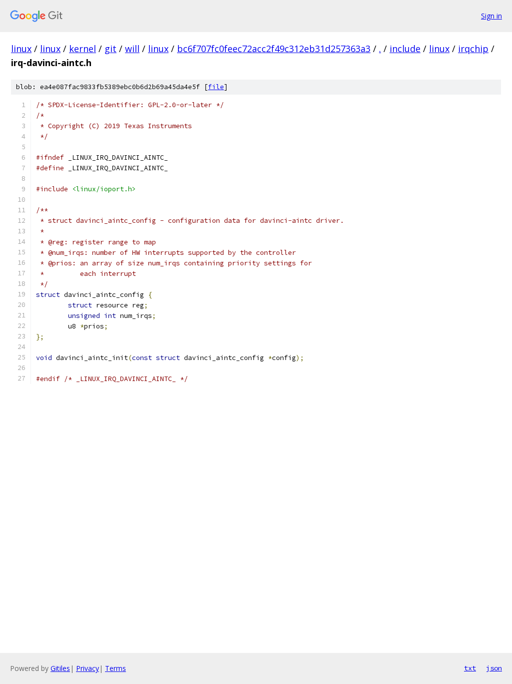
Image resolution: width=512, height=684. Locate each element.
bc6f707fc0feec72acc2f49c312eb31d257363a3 (273, 49)
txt (470, 667)
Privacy (87, 668)
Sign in (491, 16)
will (132, 49)
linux (21, 49)
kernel (82, 49)
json (494, 667)
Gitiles (60, 668)
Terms (115, 668)
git (110, 49)
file (216, 87)
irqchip (473, 49)
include (405, 49)
